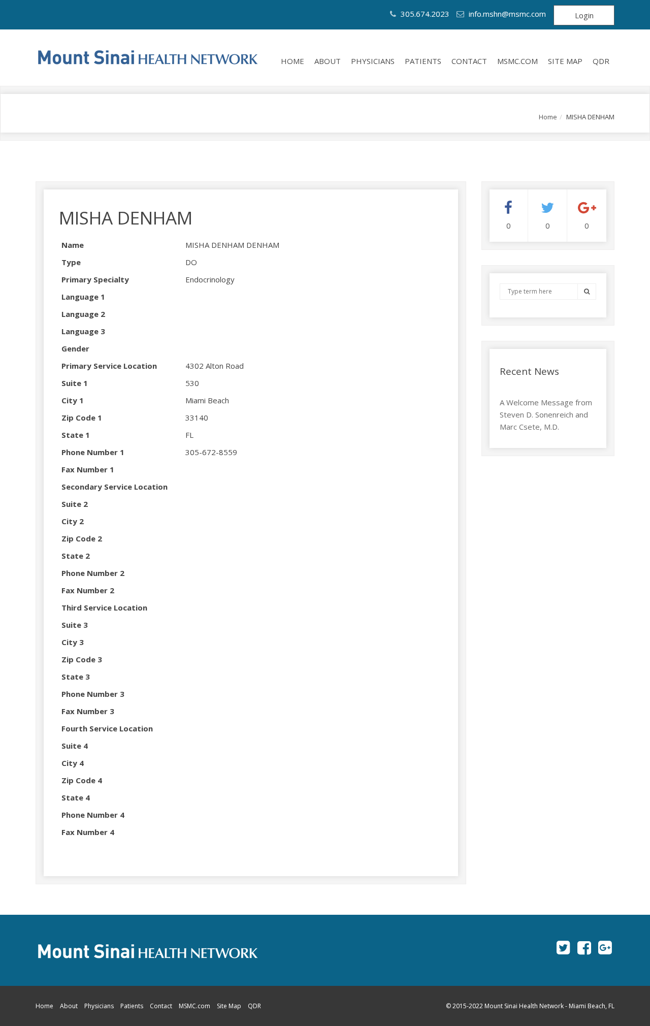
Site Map (565, 61)
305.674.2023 (424, 14)
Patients (423, 61)
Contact (469, 61)
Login (584, 15)
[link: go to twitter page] (563, 947)
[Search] (587, 291)
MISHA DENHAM (125, 218)
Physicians (373, 61)
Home (292, 61)
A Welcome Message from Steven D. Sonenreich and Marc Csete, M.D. (546, 414)
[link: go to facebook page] (584, 947)
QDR (601, 61)
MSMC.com (517, 61)
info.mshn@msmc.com (507, 14)
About (327, 61)
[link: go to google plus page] (605, 947)
